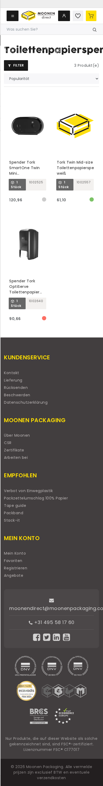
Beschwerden (17, 395)
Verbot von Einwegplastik (28, 490)
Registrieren (15, 568)
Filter (18, 65)
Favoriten (13, 560)
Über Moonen (17, 435)
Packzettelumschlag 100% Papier (36, 498)
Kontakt (11, 372)
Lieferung (13, 380)
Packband (13, 513)
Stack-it (12, 520)
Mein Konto (15, 553)
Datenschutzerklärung (26, 402)
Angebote (13, 575)
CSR (8, 442)
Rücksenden (16, 387)
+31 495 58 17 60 (53, 622)
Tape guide (15, 505)
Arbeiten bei (16, 457)
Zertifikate (14, 450)
